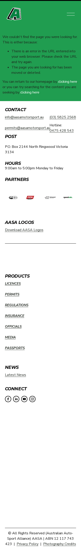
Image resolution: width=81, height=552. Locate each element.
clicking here (67, 81)
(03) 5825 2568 (63, 117)
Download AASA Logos (24, 229)
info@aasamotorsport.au (24, 117)
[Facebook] (8, 399)
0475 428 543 (62, 130)
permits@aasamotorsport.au (27, 127)
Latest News (15, 374)
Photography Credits (59, 543)
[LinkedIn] (16, 399)
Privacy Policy (27, 543)
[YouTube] (24, 399)
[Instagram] (32, 399)
